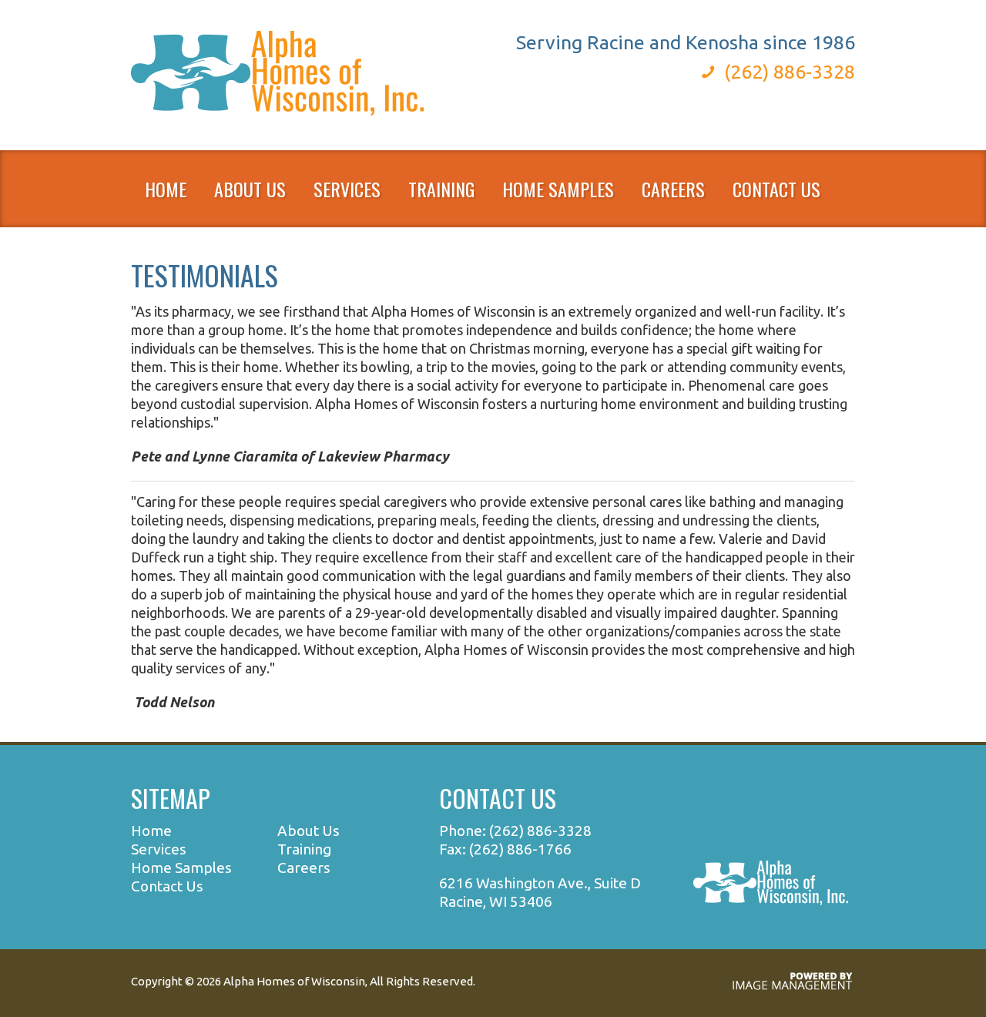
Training (304, 849)
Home (165, 189)
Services (158, 849)
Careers (303, 867)
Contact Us (776, 189)
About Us (308, 830)
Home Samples (558, 189)
